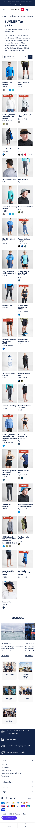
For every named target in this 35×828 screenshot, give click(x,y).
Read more (5, 655)
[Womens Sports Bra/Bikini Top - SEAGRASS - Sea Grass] (19, 444)
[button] (30, 9)
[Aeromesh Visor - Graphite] (22, 154)
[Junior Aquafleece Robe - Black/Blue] (19, 381)
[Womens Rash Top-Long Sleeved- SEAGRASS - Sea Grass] (19, 280)
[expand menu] (3, 9)
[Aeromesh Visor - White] (28, 154)
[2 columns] (30, 57)
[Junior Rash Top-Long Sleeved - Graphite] (3, 214)
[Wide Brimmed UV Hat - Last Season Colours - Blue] (19, 512)
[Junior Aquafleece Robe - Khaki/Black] (22, 381)
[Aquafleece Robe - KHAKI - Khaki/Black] (19, 544)
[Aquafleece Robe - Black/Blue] (3, 154)
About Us (4, 764)
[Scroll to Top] (31, 818)
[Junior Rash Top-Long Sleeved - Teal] (13, 214)
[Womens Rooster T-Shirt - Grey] (19, 478)
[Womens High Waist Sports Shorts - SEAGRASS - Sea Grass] (3, 480)
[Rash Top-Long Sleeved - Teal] (13, 90)
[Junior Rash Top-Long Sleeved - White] (7, 214)
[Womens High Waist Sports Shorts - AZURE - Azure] (3, 348)
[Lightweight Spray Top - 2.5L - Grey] (19, 122)
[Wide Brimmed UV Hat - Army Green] (19, 212)
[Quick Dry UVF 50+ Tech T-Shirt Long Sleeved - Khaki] (3, 124)
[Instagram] (6, 798)
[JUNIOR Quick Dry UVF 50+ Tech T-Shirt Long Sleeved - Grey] (10, 546)
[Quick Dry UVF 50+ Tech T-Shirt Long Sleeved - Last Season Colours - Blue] (3, 446)
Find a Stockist (6, 770)
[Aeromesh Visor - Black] (19, 154)
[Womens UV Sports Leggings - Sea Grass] (25, 246)
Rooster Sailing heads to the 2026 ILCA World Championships (12, 649)
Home (4, 16)
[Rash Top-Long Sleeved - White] (7, 90)
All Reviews (5, 767)
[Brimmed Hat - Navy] (3, 607)
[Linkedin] (19, 798)
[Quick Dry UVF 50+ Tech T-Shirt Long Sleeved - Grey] (7, 124)
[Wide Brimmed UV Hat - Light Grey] (22, 212)
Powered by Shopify (21, 814)
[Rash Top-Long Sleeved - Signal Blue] (10, 90)
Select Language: (12, 4)
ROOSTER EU (10, 814)
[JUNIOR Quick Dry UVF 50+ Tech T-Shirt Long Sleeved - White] (13, 546)
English (21, 4)
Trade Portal (5, 776)
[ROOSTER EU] (17, 9)
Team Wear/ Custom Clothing (11, 773)
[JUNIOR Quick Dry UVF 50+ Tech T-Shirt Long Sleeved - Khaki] (7, 546)
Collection (13, 16)
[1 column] (25, 57)
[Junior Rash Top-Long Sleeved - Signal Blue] (10, 214)
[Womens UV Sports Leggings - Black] (19, 246)
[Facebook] (2, 798)
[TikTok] (15, 798)
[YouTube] (11, 798)
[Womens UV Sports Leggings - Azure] (22, 246)
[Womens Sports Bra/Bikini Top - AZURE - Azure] (19, 314)
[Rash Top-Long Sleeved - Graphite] (3, 90)
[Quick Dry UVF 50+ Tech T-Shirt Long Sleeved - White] (10, 124)
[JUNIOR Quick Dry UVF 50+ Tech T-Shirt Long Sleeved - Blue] (3, 546)
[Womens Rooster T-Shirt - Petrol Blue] (22, 478)
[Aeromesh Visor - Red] (25, 154)
